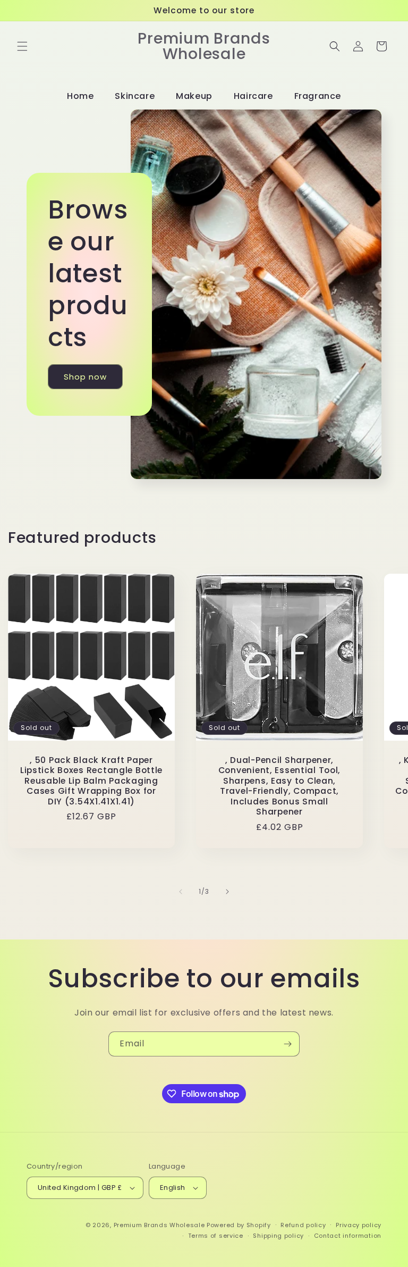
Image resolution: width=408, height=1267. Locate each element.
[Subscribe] (287, 1043)
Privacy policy (358, 1225)
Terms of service (215, 1235)
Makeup (194, 96)
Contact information (347, 1235)
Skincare (135, 96)
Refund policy (303, 1225)
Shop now (85, 376)
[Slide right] (227, 891)
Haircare (253, 96)
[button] (22, 46)
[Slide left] (180, 891)
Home (80, 96)
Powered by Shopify (239, 1225)
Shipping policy (278, 1235)
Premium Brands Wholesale (159, 1225)
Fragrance (317, 96)
